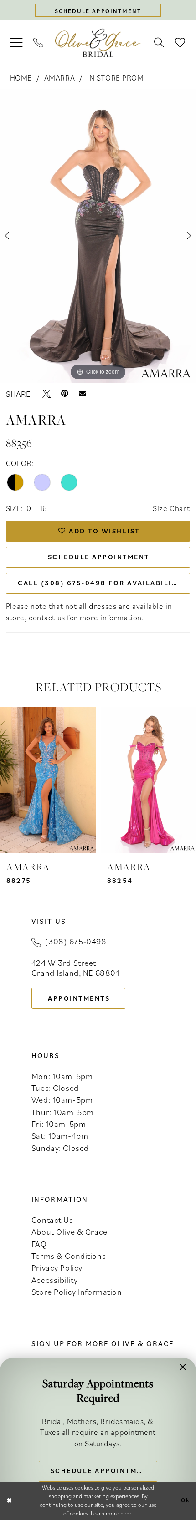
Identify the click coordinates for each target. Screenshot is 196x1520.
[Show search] (159, 43)
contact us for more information (85, 617)
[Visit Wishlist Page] (180, 43)
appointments (79, 998)
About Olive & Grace (69, 1231)
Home (21, 77)
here (125, 1513)
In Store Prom (115, 77)
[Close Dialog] (9, 1501)
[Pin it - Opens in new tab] (64, 394)
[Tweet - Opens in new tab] (46, 394)
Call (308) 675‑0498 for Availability (99, 582)
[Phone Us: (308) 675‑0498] (38, 43)
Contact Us (52, 1219)
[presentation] (48, 780)
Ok (185, 1501)
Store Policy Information (76, 1291)
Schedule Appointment (99, 556)
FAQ (39, 1243)
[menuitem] (16, 43)
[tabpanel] (98, 236)
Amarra (59, 77)
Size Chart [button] (171, 508)
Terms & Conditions (68, 1255)
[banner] (98, 43)
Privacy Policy (57, 1267)
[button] (16, 43)
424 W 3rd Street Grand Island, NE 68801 (75, 967)
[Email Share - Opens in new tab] (82, 393)
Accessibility (54, 1279)
